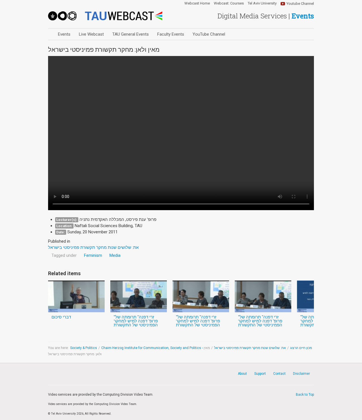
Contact (279, 374)
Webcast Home (197, 3)
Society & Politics (83, 348)
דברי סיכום (61, 317)
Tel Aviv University (262, 3)
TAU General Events (130, 34)
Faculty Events (170, 34)
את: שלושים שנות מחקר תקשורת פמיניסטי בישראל (250, 348)
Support (260, 374)
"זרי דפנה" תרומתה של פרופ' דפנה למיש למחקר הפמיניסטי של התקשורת (136, 321)
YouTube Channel (209, 34)
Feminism (93, 255)
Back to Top (305, 395)
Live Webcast (91, 34)
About (242, 374)
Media (114, 255)
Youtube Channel (300, 3)
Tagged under (64, 255)
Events (64, 34)
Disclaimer (301, 374)
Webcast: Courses (229, 3)
